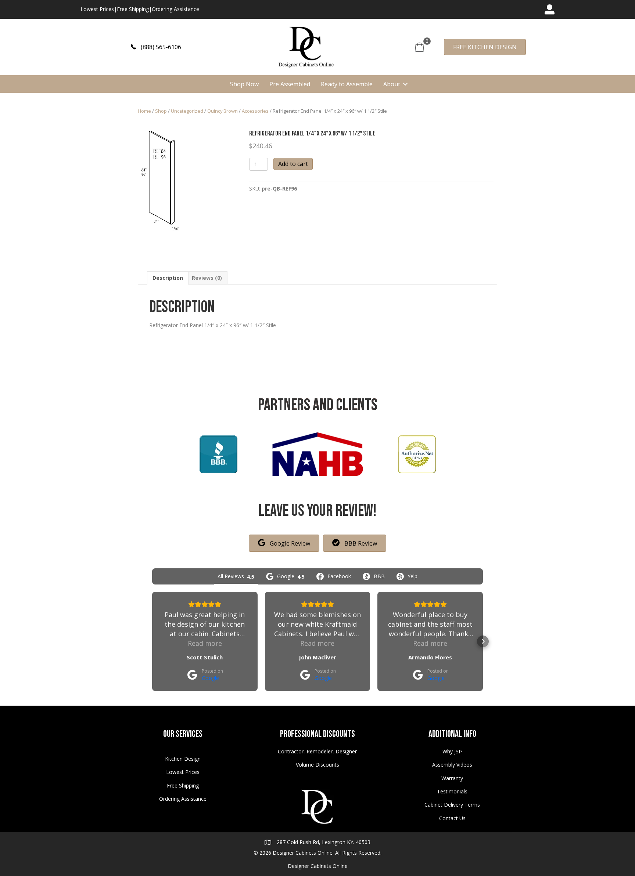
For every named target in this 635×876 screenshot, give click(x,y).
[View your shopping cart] (419, 46)
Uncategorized (187, 111)
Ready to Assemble (347, 84)
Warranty (452, 778)
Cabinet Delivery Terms (452, 804)
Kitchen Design (183, 758)
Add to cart (293, 164)
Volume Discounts (317, 764)
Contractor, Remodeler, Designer (317, 751)
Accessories (255, 111)
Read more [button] (205, 643)
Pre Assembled (289, 84)
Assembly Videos (452, 764)
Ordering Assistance (175, 9)
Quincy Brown (222, 111)
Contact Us (452, 818)
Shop (161, 111)
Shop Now (244, 84)
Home (144, 111)
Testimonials (452, 791)
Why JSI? (452, 751)
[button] (156, 47)
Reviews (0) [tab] (207, 277)
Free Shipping (133, 9)
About (391, 84)
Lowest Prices (97, 9)
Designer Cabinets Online (318, 865)
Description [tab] (168, 277)
